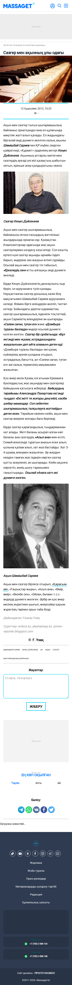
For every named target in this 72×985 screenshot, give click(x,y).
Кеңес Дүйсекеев (30, 650)
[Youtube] (20, 853)
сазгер (56, 650)
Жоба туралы (36, 870)
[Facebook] (35, 853)
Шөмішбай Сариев (11, 650)
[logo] (18, 5)
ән (41, 650)
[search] (59, 5)
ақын (47, 650)
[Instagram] (42, 853)
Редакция (36, 894)
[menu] (66, 5)
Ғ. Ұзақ (38, 640)
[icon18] (36, 845)
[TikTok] (12, 853)
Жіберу (36, 706)
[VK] (27, 853)
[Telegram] (50, 853)
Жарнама (36, 862)
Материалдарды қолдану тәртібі (36, 886)
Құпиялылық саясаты (36, 902)
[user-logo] (52, 7)
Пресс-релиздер (36, 878)
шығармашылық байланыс (16, 658)
